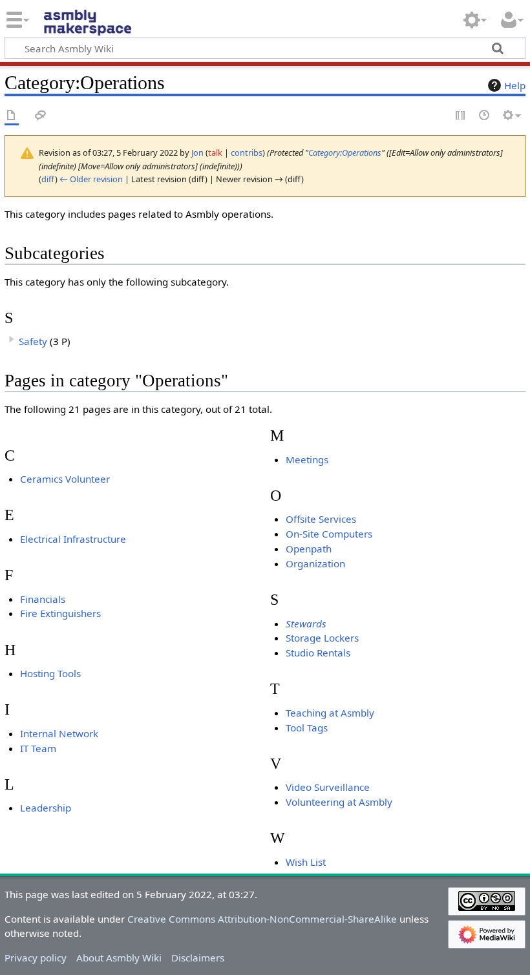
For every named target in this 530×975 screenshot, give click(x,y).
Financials (42, 598)
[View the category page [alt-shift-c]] (12, 116)
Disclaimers (197, 957)
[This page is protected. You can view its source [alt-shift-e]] (461, 116)
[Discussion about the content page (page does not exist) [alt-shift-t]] (41, 116)
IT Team (38, 748)
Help (514, 85)
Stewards (306, 623)
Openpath (309, 548)
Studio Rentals (318, 652)
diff (48, 179)
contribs (246, 152)
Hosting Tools (50, 673)
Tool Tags (307, 727)
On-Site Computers (329, 533)
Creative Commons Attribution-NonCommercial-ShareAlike (262, 918)
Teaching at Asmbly (330, 712)
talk (215, 152)
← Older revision (91, 179)
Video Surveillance (328, 787)
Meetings (307, 459)
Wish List (306, 861)
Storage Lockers (322, 637)
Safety (33, 341)
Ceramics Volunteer (65, 478)
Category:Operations (344, 152)
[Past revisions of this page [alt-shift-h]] (485, 116)
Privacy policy (36, 957)
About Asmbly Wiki (119, 957)
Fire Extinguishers (60, 613)
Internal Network (59, 733)
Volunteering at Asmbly (339, 801)
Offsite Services (321, 518)
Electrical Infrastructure (73, 538)
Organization (315, 563)
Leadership (45, 807)
